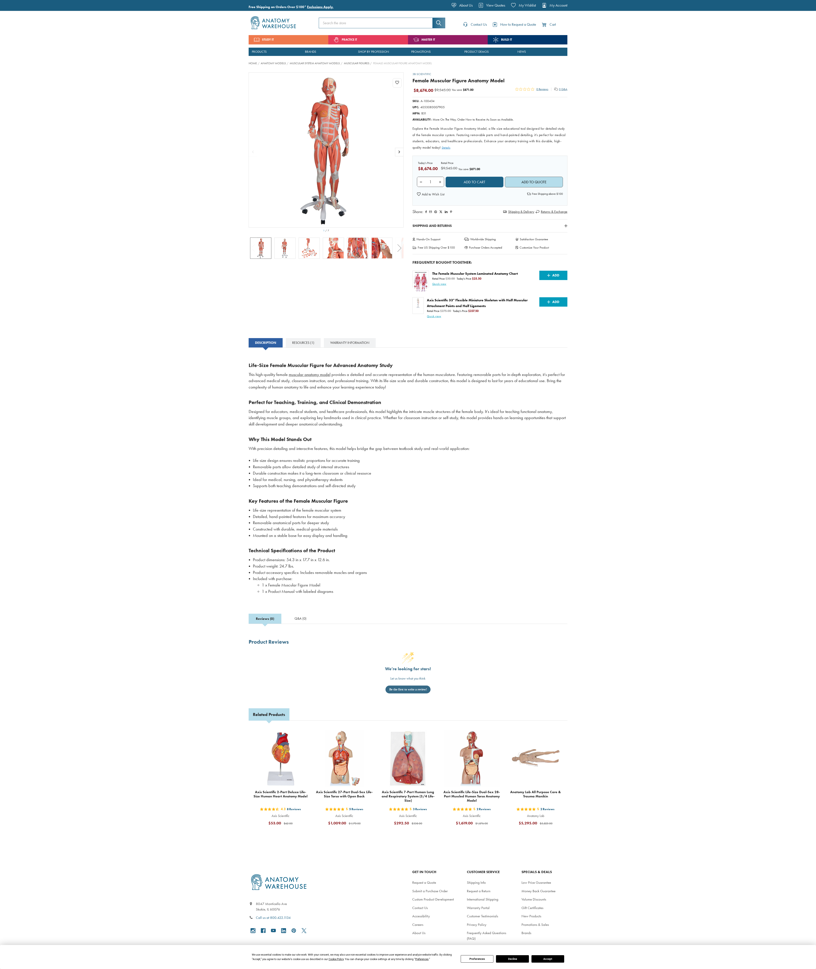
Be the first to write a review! (408, 689)
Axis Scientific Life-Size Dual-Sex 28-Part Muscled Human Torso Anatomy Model (471, 796)
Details (446, 147)
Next (399, 248)
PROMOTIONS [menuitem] (421, 52)
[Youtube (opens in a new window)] (273, 930)
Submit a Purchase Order (430, 891)
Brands (526, 933)
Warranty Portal (478, 908)
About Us (418, 933)
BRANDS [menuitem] (310, 52)
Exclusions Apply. (320, 7)
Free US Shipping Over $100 (436, 247)
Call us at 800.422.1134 (273, 917)
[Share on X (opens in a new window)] (440, 212)
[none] (326, 150)
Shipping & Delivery (521, 212)
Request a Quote (424, 882)
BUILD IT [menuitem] (506, 39)
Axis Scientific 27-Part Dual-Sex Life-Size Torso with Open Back (344, 794)
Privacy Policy (476, 924)
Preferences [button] (422, 959)
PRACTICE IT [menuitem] (349, 39)
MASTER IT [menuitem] (428, 39)
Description (265, 343)
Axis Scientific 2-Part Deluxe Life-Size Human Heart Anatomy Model (280, 794)
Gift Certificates (532, 908)
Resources (303, 343)
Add (555, 275)
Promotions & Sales (535, 924)
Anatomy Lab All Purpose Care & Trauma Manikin (535, 794)
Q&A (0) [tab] (300, 618)
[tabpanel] (408, 477)
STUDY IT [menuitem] (268, 39)
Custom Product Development (433, 899)
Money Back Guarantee (538, 891)
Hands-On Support (428, 239)
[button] (431, 194)
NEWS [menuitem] (521, 52)
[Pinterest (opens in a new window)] (451, 212)
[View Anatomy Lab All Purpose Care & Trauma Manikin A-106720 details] (535, 758)
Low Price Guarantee (536, 882)
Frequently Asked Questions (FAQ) (486, 936)
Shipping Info (476, 882)
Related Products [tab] (269, 714)
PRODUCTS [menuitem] (259, 52)
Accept (547, 959)
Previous (253, 248)
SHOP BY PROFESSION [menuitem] (373, 52)
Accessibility (421, 916)
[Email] (430, 212)
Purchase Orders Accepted (485, 247)
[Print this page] (435, 212)
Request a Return (478, 891)
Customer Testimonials (482, 916)
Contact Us (420, 908)
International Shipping (482, 899)
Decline (512, 959)
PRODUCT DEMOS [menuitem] (476, 52)
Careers (417, 924)
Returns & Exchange (554, 212)
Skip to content (13, 5)
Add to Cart (283, 833)
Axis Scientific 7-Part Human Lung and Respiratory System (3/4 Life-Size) (408, 796)
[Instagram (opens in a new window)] (253, 930)
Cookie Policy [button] (336, 959)
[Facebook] (426, 212)
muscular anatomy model (309, 374)
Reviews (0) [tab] (265, 619)
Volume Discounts (533, 899)
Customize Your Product (534, 247)
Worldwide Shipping (483, 239)
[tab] (266, 342)
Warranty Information (349, 343)
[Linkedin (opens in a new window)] (446, 212)
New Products (531, 916)
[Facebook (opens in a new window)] (263, 930)
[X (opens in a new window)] (304, 930)
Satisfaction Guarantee (534, 239)
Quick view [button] (439, 284)
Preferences (477, 959)
